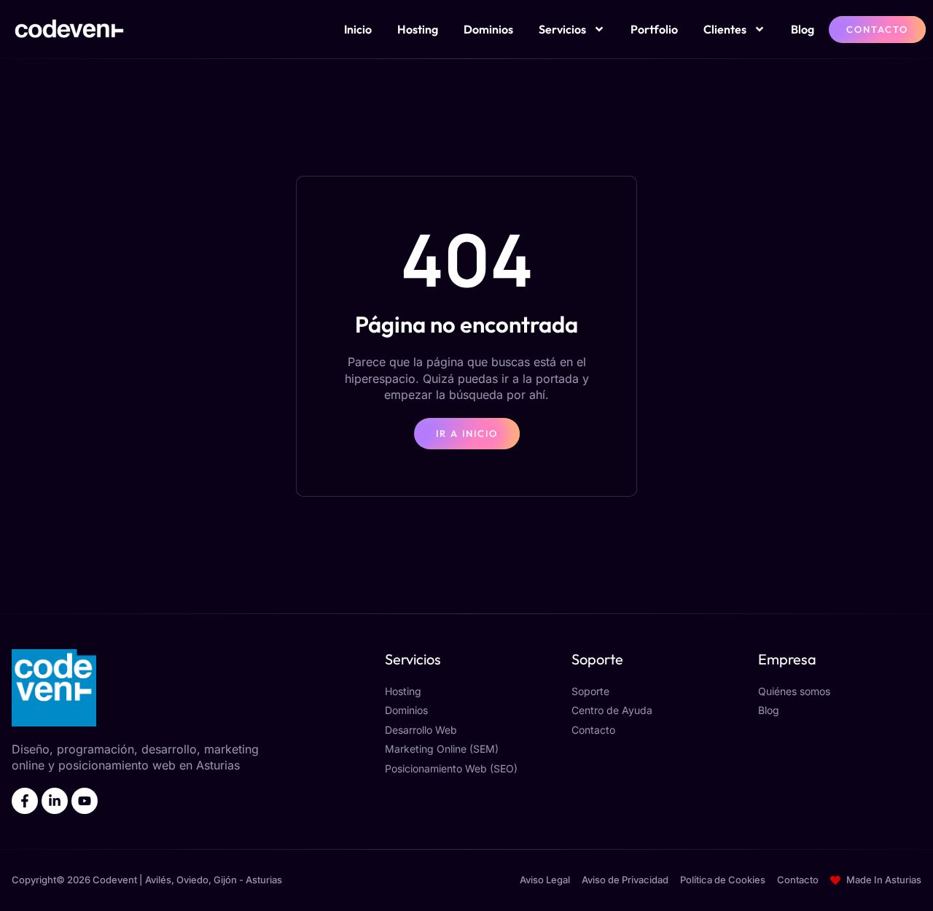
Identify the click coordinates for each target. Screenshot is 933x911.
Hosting (417, 29)
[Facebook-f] (25, 801)
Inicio (358, 29)
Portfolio (654, 29)
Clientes (724, 29)
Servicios (562, 29)
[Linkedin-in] (55, 801)
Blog (802, 29)
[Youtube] (84, 801)
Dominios (488, 29)
